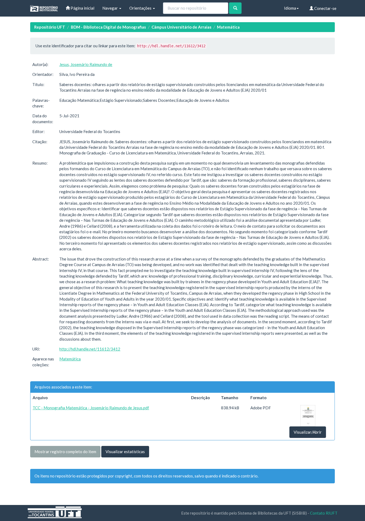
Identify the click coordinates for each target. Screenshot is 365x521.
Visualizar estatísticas (125, 451)
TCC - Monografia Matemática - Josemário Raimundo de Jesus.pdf (91, 407)
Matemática (228, 27)
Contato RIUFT (323, 513)
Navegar (110, 8)
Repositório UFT (49, 27)
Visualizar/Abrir (308, 432)
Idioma (290, 8)
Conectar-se (324, 8)
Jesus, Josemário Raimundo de (85, 64)
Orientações (140, 8)
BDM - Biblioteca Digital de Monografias (108, 27)
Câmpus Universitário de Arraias (181, 27)
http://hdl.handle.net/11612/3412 (89, 349)
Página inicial (82, 8)
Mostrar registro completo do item (65, 451)
